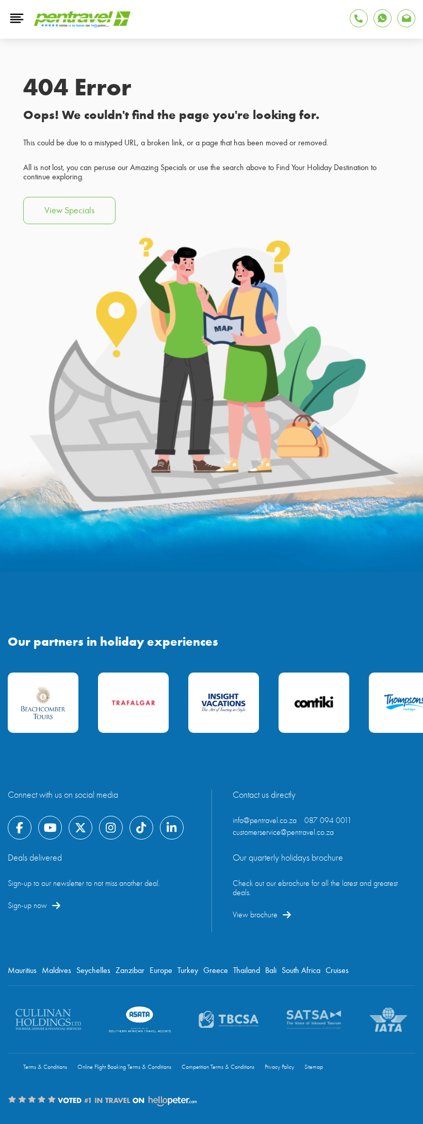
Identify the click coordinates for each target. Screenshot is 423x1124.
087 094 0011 (328, 820)
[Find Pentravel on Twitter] (80, 828)
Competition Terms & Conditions (218, 1067)
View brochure (255, 914)
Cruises (337, 970)
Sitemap (313, 1067)
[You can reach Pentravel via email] (406, 18)
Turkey (187, 970)
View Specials (69, 210)
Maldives (56, 970)
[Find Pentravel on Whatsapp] (382, 18)
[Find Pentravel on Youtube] (50, 828)
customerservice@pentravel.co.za (283, 832)
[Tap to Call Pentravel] (359, 18)
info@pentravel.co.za (265, 820)
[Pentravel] (82, 25)
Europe (161, 970)
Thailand (246, 970)
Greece (215, 970)
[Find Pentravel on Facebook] (19, 828)
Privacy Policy (279, 1067)
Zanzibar (130, 970)
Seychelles (93, 970)
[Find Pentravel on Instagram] (111, 828)
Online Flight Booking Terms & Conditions (124, 1067)
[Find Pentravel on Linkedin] (172, 828)
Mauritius (22, 970)
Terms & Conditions (45, 1067)
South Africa (301, 970)
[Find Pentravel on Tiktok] (141, 828)
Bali (270, 970)
